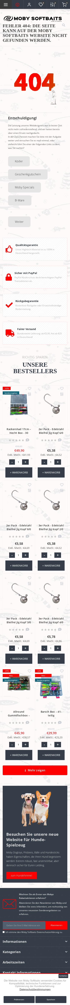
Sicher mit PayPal (26, 273)
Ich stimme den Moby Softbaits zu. (34, 932)
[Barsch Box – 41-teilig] (51, 691)
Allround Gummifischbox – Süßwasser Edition (19, 715)
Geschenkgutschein (28, 174)
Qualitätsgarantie (26, 245)
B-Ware (20, 200)
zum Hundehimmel (21, 875)
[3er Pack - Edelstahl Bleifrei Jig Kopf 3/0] (19, 598)
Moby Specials (24, 187)
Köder (19, 161)
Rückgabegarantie (27, 301)
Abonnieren (56, 925)
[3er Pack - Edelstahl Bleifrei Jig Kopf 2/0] (51, 505)
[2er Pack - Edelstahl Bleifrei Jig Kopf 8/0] (19, 505)
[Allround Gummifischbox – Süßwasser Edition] (19, 691)
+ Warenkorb (19, 472)
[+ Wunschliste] (29, 389)
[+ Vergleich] (29, 394)
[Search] (63, 25)
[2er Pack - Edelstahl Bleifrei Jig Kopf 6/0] (51, 408)
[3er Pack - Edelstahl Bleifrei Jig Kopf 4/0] (51, 598)
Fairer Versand (26, 329)
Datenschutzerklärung (48, 932)
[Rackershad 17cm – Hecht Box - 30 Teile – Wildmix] (19, 408)
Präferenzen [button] (19, 1000)
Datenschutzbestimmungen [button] (35, 989)
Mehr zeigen (36, 770)
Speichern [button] (51, 1000)
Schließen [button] (63, 976)
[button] (29, 4)
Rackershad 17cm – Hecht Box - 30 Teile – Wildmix (19, 432)
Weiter (19, 222)
